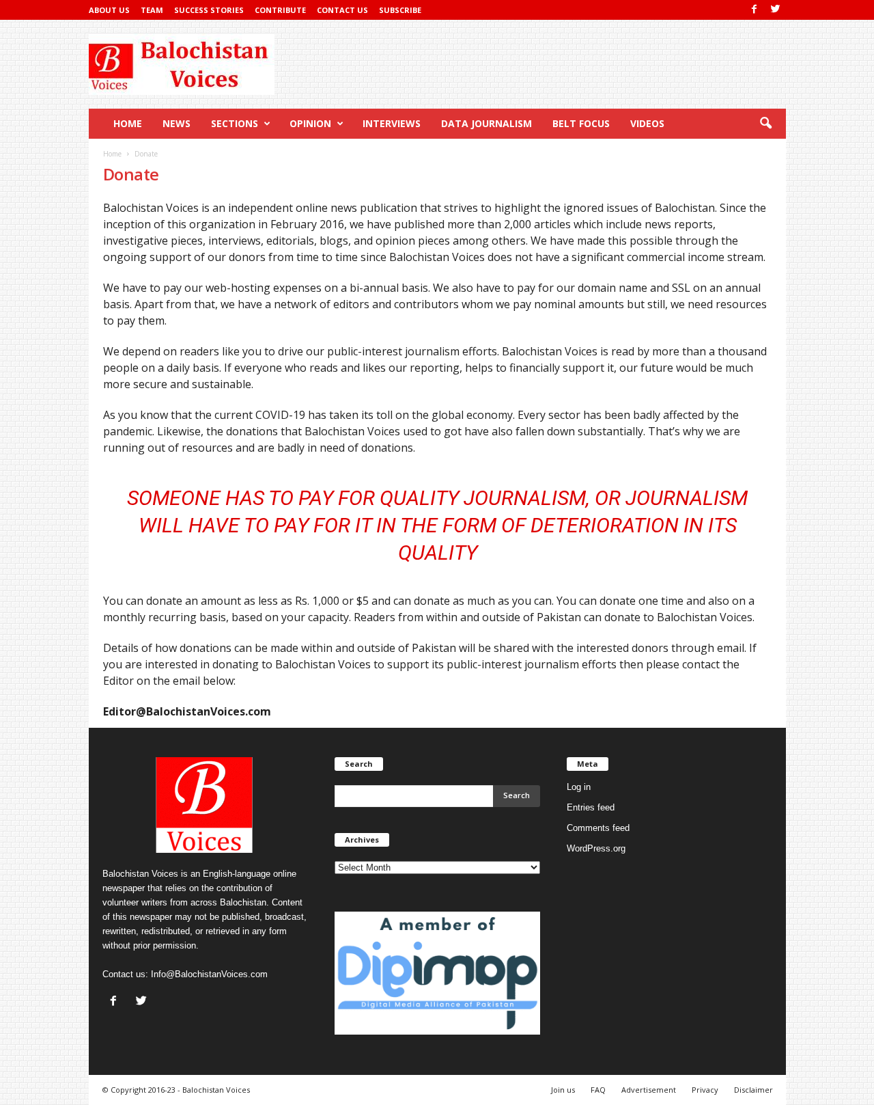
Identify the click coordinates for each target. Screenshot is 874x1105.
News (177, 123)
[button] (765, 124)
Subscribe (400, 10)
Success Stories (209, 10)
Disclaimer (753, 1089)
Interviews (392, 123)
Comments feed (598, 828)
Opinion (310, 123)
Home (127, 123)
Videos (647, 123)
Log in (579, 787)
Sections (234, 123)
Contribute (280, 10)
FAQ (598, 1089)
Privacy (705, 1089)
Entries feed (591, 807)
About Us (109, 10)
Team (152, 10)
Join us (563, 1089)
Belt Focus (581, 123)
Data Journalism (486, 123)
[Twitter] (775, 10)
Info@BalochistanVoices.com (209, 974)
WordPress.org (596, 848)
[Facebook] (754, 10)
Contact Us (342, 10)
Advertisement (648, 1089)
